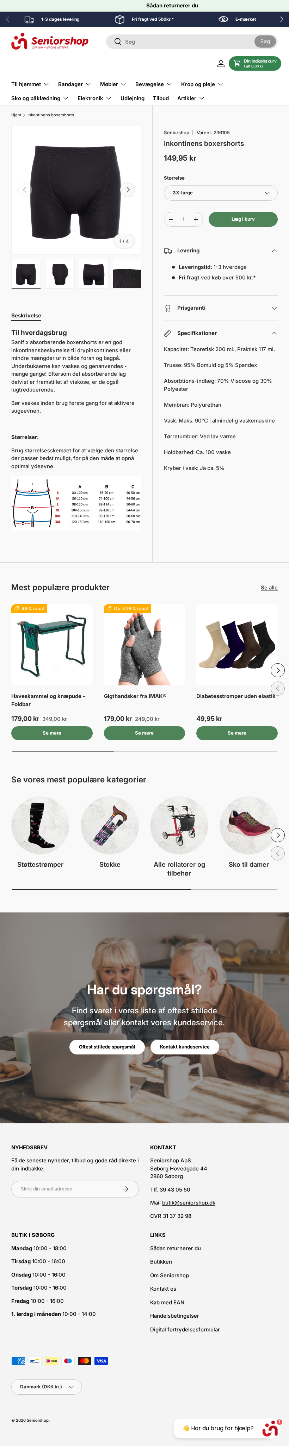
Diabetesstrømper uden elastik (236, 696)
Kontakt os (163, 1288)
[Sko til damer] (248, 825)
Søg (265, 41)
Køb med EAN (167, 1302)
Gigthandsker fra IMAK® (135, 696)
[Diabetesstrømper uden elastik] (237, 644)
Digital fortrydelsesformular (185, 1329)
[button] (255, 63)
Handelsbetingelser (174, 1315)
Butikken (161, 1261)
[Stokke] (110, 825)
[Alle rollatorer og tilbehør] (179, 825)
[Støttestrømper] (40, 825)
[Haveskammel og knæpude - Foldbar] (52, 644)
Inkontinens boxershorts (50, 115)
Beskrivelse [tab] (26, 315)
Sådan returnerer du (172, 5)
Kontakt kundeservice (185, 1047)
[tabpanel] (76, 430)
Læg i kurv (243, 219)
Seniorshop (176, 132)
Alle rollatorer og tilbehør (179, 868)
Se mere (52, 733)
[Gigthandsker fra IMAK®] (144, 644)
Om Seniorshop (169, 1275)
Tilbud (161, 98)
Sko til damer (249, 864)
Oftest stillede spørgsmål (107, 1047)
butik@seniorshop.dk (188, 1202)
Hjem (16, 115)
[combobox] (192, 41)
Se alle (269, 587)
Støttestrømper (40, 864)
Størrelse (174, 178)
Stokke (110, 864)
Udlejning (132, 98)
